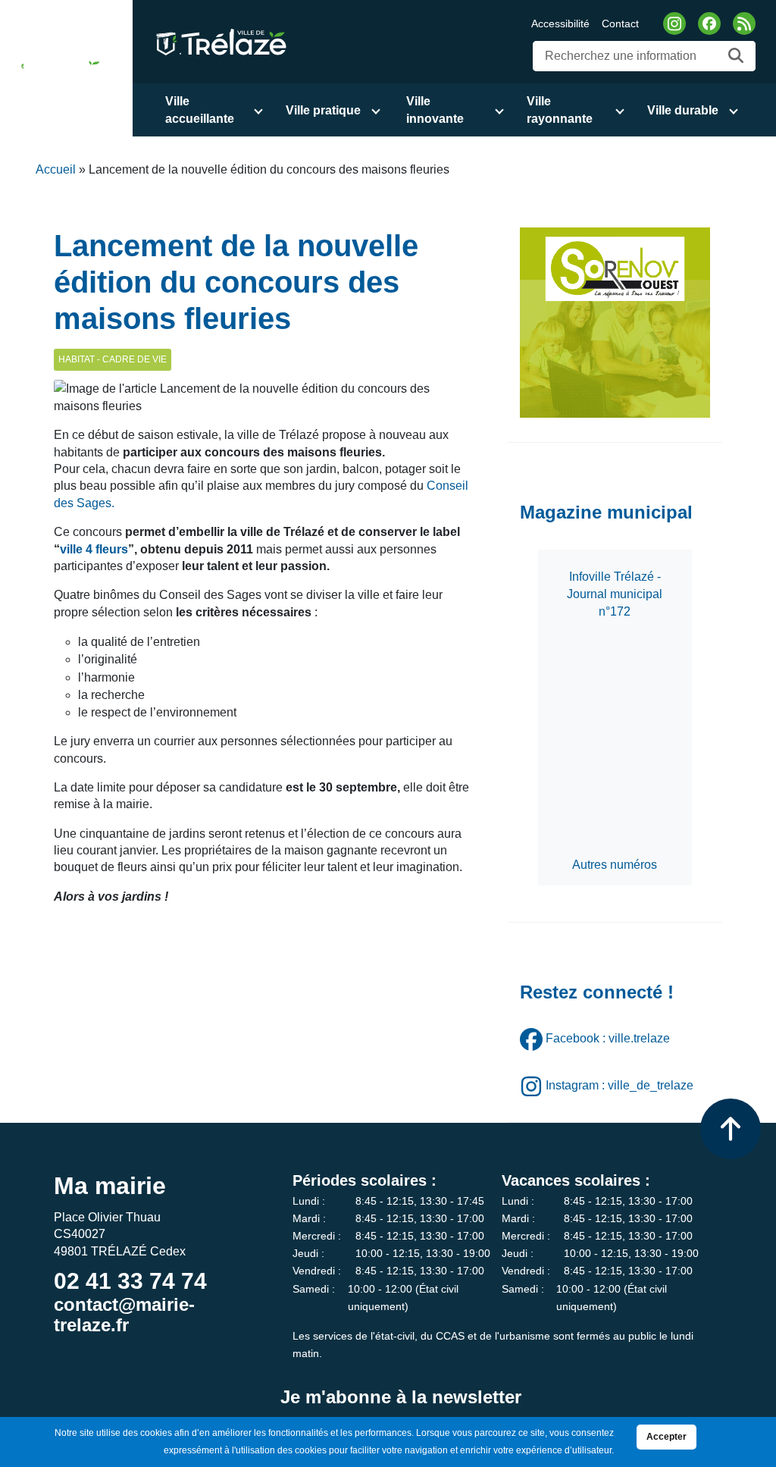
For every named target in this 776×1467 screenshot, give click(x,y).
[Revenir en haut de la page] (730, 1129)
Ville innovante (435, 110)
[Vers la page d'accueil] (54, 68)
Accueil (56, 169)
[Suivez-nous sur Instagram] (674, 23)
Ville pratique (323, 110)
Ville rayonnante (560, 110)
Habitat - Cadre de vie (112, 359)
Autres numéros (614, 864)
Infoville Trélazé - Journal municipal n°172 (614, 594)
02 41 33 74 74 (130, 1281)
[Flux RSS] (744, 23)
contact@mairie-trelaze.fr (124, 1314)
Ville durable (682, 110)
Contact (620, 23)
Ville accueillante (199, 110)
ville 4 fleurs (94, 549)
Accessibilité (560, 23)
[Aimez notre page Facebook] (709, 23)
